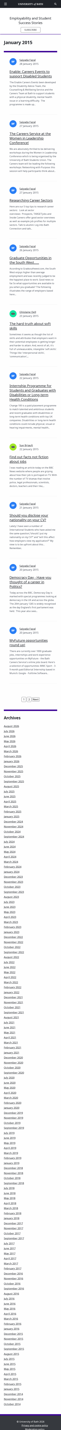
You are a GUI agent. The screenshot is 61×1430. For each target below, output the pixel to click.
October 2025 (12, 776)
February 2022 (12, 987)
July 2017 (9, 1243)
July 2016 (9, 1298)
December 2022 (13, 937)
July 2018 (9, 1188)
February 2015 (12, 1384)
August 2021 (11, 1017)
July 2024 (9, 841)
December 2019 (13, 1113)
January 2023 (11, 932)
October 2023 (12, 886)
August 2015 (11, 1354)
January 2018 (11, 1218)
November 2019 (13, 1117)
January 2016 (11, 1328)
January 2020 (11, 1107)
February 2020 (12, 1103)
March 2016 (11, 1318)
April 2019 (10, 1148)
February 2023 (12, 927)
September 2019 (14, 1128)
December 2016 (13, 1273)
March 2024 (11, 861)
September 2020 (14, 1072)
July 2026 (9, 731)
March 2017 (11, 1263)
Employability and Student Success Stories (30, 20)
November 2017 (13, 1228)
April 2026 (10, 746)
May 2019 (9, 1143)
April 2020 (10, 1092)
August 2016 (11, 1293)
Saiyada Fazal (27, 60)
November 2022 (13, 942)
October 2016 (12, 1283)
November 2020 (13, 1062)
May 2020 (9, 1087)
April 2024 (10, 856)
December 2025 (13, 766)
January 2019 (11, 1163)
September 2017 (14, 1238)
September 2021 (14, 1012)
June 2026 (9, 736)
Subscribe (30, 29)
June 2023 (9, 907)
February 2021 (12, 1047)
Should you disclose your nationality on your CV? (29, 517)
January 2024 (11, 872)
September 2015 (14, 1349)
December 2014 (13, 1394)
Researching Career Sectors (31, 200)
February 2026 (12, 756)
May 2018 (9, 1198)
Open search (55, 4)
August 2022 (11, 957)
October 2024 (12, 831)
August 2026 (11, 726)
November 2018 (13, 1173)
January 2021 (11, 1052)
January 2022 (11, 992)
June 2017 (9, 1248)
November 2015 (13, 1338)
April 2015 (10, 1374)
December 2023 (13, 876)
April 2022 (10, 977)
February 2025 (12, 811)
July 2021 (9, 1022)
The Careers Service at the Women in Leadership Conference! (30, 138)
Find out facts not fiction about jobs (29, 459)
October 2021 (12, 1007)
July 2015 (9, 1359)
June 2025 (9, 796)
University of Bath (30, 4)
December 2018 (13, 1168)
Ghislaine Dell (27, 312)
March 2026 (11, 751)
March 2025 (11, 806)
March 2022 (11, 982)
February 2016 (12, 1323)
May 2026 (9, 741)
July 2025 (9, 791)
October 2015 (12, 1344)
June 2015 (9, 1364)
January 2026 (11, 761)
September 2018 (14, 1183)
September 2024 (14, 836)
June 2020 (9, 1082)
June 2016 (9, 1303)
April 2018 (10, 1203)
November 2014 (13, 1399)
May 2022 (9, 972)
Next (36, 699)
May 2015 (9, 1369)
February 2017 (12, 1268)
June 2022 (9, 967)
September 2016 (14, 1288)
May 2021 (9, 1032)
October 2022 (12, 947)
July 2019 (9, 1133)
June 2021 (9, 1027)
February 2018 (12, 1213)
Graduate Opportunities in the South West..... (30, 260)
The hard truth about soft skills (30, 325)
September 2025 (14, 781)
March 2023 (11, 922)
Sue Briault (26, 445)
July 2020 (9, 1077)
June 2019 (9, 1138)
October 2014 (12, 1404)
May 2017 (9, 1253)
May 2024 (9, 851)
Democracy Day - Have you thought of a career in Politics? (30, 582)
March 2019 (11, 1153)
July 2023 (9, 902)
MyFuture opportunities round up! (29, 642)
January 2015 (11, 1389)
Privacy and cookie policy (35, 1425)
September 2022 (14, 952)
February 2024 (12, 866)
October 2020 (12, 1067)
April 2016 (10, 1313)
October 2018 (12, 1178)
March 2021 (11, 1042)
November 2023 (13, 882)
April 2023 (10, 917)
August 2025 (11, 786)
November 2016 (13, 1278)
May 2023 (9, 912)
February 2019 (12, 1158)
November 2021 (13, 1002)
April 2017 (10, 1258)
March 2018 (11, 1208)
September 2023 (14, 892)
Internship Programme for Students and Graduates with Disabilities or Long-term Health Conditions (33, 392)
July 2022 (9, 962)
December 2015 (13, 1334)
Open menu (6, 4)
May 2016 (9, 1308)
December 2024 (13, 821)
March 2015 (11, 1379)
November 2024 (13, 826)
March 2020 (11, 1097)
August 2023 (11, 897)
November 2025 (13, 771)
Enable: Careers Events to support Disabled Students (31, 73)
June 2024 (9, 846)
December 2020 (13, 1057)
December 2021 (13, 997)
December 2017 (13, 1223)
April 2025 (10, 801)
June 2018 (9, 1193)
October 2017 (12, 1233)
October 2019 (12, 1123)
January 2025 (11, 816)
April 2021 (10, 1037)
